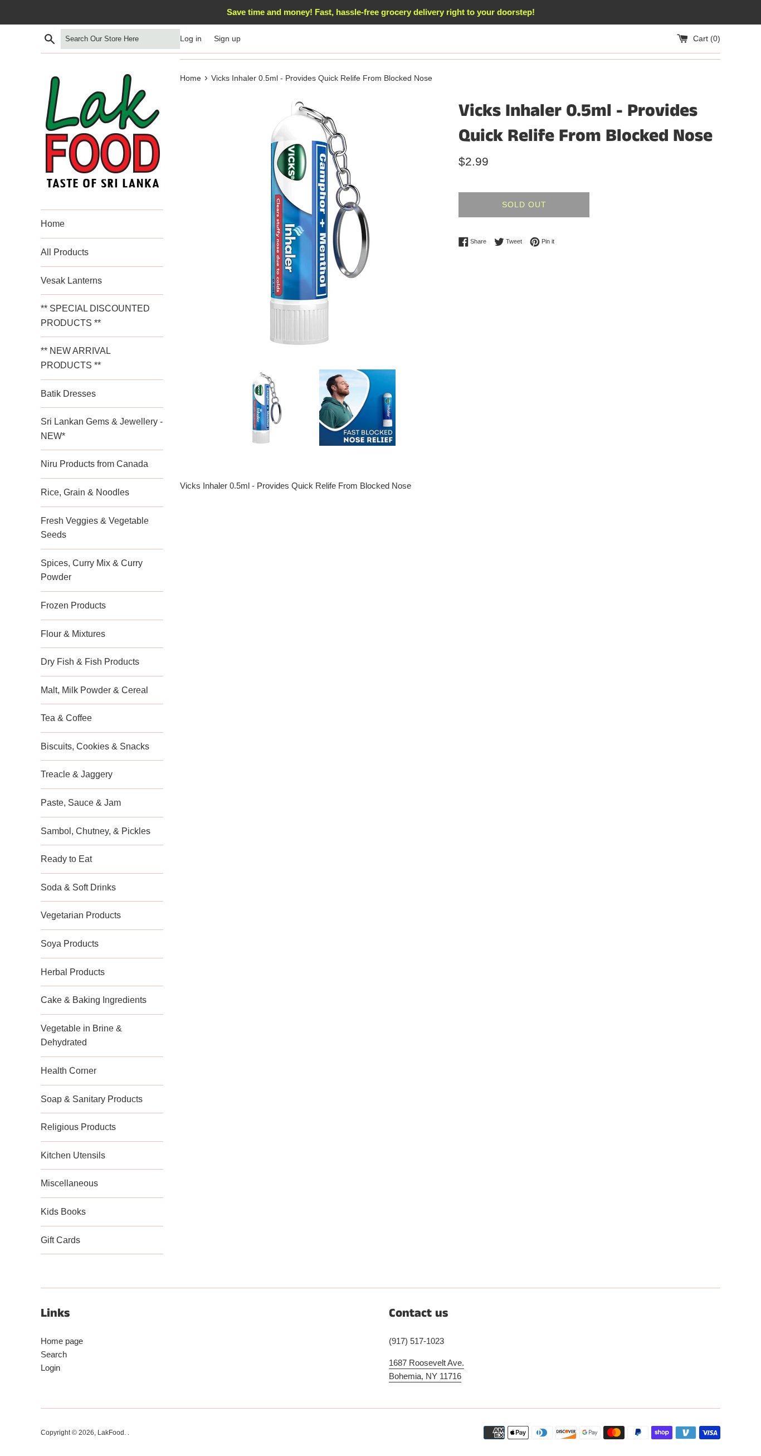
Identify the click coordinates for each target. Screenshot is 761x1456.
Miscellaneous (69, 1183)
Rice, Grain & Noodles (85, 492)
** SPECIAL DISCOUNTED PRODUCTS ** (95, 316)
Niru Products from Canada (94, 464)
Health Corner (68, 1070)
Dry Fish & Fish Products (90, 661)
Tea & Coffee (66, 718)
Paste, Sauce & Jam (81, 802)
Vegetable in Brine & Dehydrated (81, 1036)
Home (53, 223)
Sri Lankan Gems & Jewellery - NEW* (102, 429)
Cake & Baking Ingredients (94, 1000)
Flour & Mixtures (73, 634)
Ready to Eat (66, 859)
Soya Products (70, 943)
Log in (191, 39)
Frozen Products (73, 605)
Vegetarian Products (81, 915)
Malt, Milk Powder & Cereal (94, 690)
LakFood (110, 1432)
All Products (65, 252)
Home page (62, 1341)
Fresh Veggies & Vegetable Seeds (95, 528)
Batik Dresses (68, 393)
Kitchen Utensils (73, 1155)
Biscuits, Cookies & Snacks (95, 746)
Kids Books (63, 1211)
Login (50, 1367)
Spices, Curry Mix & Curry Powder (92, 570)
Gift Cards (60, 1240)
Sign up (227, 39)
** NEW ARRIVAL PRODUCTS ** (75, 358)
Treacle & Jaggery (77, 774)
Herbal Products (73, 972)
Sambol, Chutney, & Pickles (95, 831)
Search (54, 1354)
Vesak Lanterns (71, 280)
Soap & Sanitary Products (92, 1099)
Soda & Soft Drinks (78, 887)
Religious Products (78, 1127)
